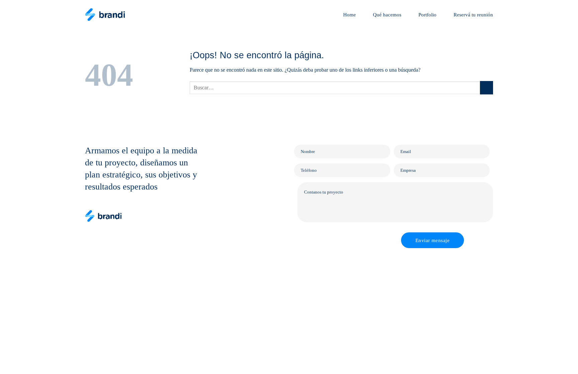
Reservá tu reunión (473, 14)
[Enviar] (486, 87)
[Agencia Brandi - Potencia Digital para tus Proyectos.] (105, 14)
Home (349, 14)
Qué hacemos (387, 14)
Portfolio (427, 14)
